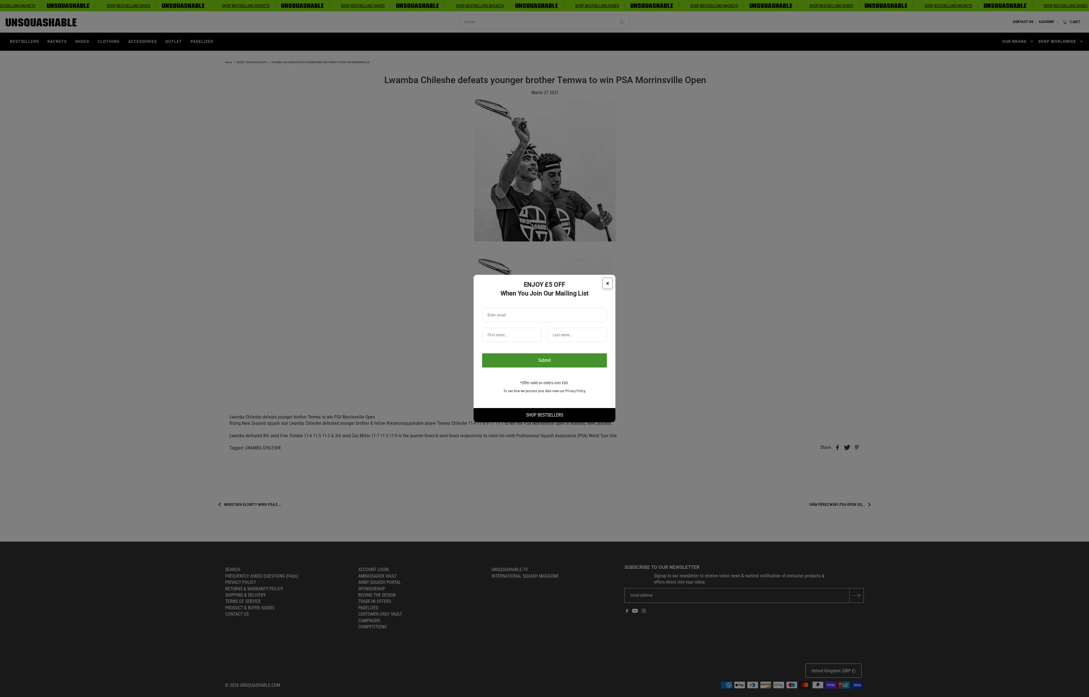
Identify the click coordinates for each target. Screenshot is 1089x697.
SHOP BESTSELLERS (544, 415)
